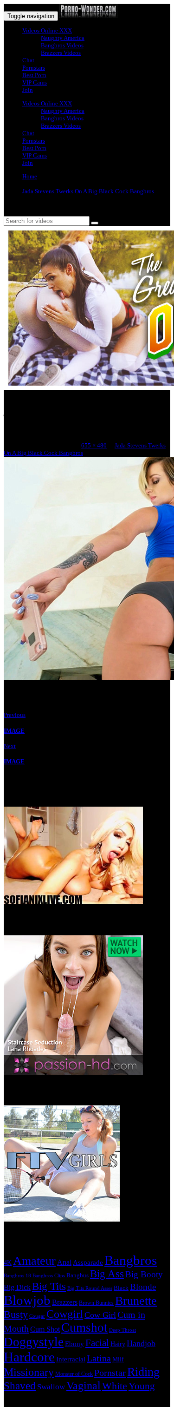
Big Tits (49, 1286)
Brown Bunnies (96, 1303)
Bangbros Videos (62, 45)
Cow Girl (100, 1315)
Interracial (70, 1359)
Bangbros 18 (17, 1275)
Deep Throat (122, 1330)
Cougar (37, 1316)
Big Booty (144, 1274)
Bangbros (130, 1260)
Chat (28, 60)
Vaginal (83, 1385)
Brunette (136, 1301)
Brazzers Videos (61, 52)
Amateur (34, 1261)
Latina (99, 1358)
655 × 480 (94, 445)
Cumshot (84, 1327)
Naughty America (62, 37)
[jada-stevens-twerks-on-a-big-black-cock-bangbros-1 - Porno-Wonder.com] (88, 16)
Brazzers (64, 1302)
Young (142, 1386)
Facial (97, 1342)
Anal (64, 1262)
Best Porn (34, 75)
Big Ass (107, 1274)
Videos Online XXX (47, 30)
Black (121, 1287)
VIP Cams (34, 82)
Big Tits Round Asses (89, 1288)
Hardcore (29, 1356)
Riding (143, 1372)
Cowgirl (64, 1314)
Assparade (88, 1262)
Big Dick (17, 1287)
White (114, 1386)
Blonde (143, 1287)
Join (27, 89)
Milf (118, 1359)
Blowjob (27, 1300)
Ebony (74, 1343)
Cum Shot (45, 1329)
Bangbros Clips (48, 1275)
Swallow (51, 1386)
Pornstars (33, 67)
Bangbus (77, 1275)
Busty (16, 1314)
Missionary (29, 1372)
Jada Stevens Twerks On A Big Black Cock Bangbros (88, 191)
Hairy (117, 1343)
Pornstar (110, 1372)
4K (8, 1262)
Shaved (20, 1386)
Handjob (141, 1343)
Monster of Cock (74, 1374)
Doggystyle (34, 1342)
